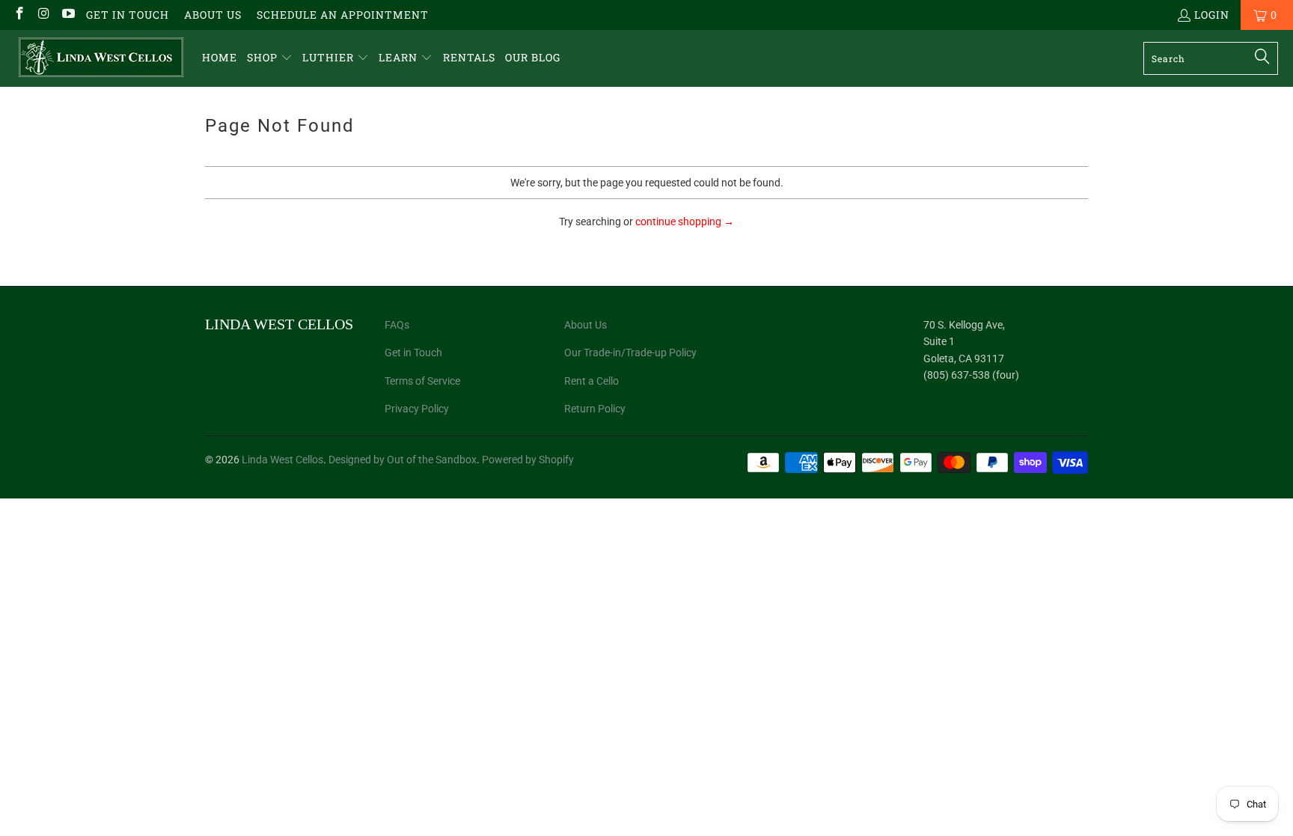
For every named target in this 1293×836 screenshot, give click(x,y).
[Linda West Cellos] (101, 58)
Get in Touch (127, 14)
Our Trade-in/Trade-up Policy (630, 352)
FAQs (397, 325)
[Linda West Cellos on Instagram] (43, 14)
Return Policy (595, 409)
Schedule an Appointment (343, 14)
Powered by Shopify (528, 460)
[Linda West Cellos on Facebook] (18, 14)
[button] (270, 58)
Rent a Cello (591, 381)
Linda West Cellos (282, 460)
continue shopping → (684, 222)
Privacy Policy (417, 409)
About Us (213, 14)
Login (1211, 14)
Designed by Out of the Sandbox (402, 460)
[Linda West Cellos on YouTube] (67, 14)
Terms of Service (422, 381)
